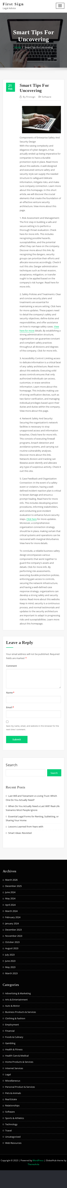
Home (17, 47)
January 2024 (12, 923)
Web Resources (13, 1143)
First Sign (13, 4)
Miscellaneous (12, 1080)
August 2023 (11, 948)
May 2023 (10, 967)
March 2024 (11, 911)
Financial (9, 1030)
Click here (31, 519)
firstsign (29, 96)
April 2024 (10, 904)
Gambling (10, 1043)
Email (10, 707)
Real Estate (11, 1099)
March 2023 (11, 973)
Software (46, 96)
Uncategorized (13, 1136)
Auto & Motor (12, 1005)
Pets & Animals (13, 1093)
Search (12, 764)
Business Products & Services (20, 1012)
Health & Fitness (14, 1049)
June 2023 (10, 960)
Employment (12, 1024)
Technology (11, 1124)
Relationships (12, 1105)
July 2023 (9, 954)
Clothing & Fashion (15, 1018)
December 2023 (13, 929)
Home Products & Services (19, 1061)
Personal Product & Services (20, 1086)
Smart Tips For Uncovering (39, 47)
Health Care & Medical (17, 1055)
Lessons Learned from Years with (25, 826)
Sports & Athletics (14, 1118)
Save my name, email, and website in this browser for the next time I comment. (32, 728)
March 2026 (11, 879)
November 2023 (13, 935)
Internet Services (14, 1068)
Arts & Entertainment (16, 999)
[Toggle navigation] (60, 6)
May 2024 (10, 898)
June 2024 (10, 892)
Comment (11, 665)
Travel (8, 1130)
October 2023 (12, 942)
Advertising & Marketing (18, 993)
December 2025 (13, 886)
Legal (8, 1074)
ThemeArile (33, 1164)
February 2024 (12, 917)
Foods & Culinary (14, 1037)
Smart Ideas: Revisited (20, 833)
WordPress (38, 1160)
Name (10, 692)
